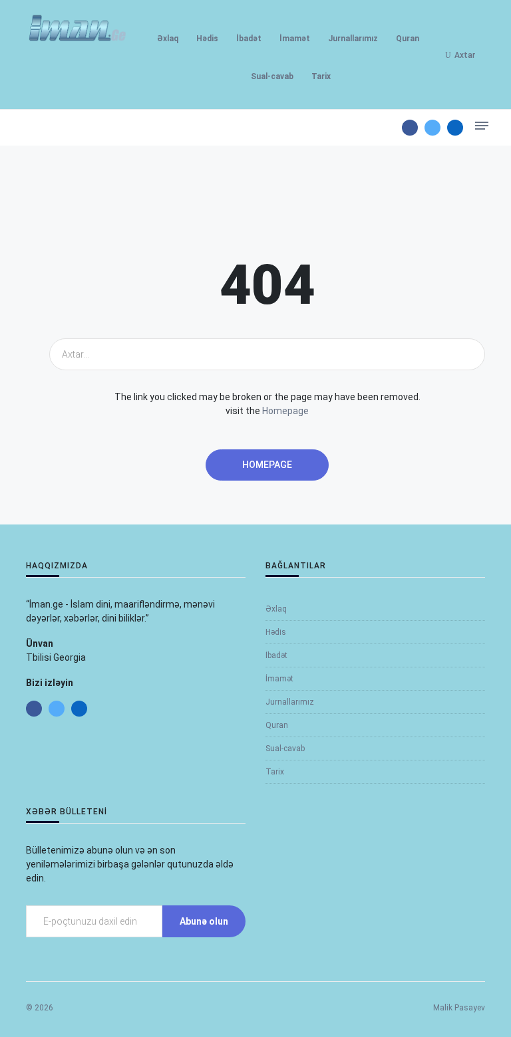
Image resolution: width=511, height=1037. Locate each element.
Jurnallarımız (353, 38)
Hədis (207, 38)
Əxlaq (167, 38)
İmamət (294, 38)
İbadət (248, 38)
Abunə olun (204, 921)
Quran (407, 38)
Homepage (285, 410)
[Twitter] (432, 128)
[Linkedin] (455, 128)
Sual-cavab (272, 76)
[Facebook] (410, 128)
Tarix (321, 76)
